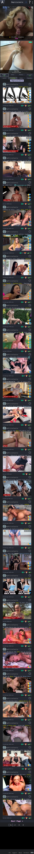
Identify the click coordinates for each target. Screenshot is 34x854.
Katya (4, 136)
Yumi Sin (6, 799)
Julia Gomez (29, 308)
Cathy (4, 725)
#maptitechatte (22, 357)
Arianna (26, 529)
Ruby (17, 602)
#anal (29, 676)
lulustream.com (21, 185)
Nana (4, 430)
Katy (22, 209)
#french (30, 160)
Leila (28, 774)
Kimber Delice (23, 87)
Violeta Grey (17, 283)
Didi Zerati (29, 209)
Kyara (31, 627)
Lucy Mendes (7, 283)
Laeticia (28, 258)
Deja (11, 676)
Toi (20, 332)
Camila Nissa (23, 701)
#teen (25, 676)
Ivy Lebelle (29, 578)
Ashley (27, 504)
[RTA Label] (32, 852)
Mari (18, 652)
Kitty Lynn (12, 725)
